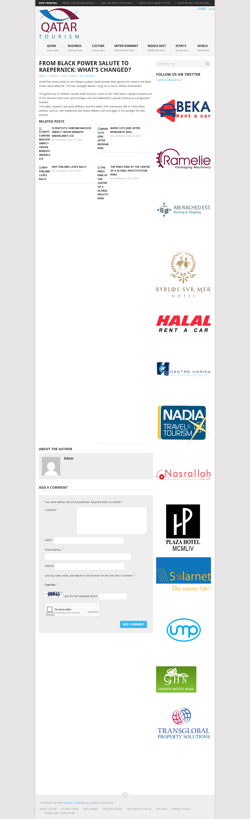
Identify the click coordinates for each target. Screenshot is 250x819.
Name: (49, 540)
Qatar (52, 48)
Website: (49, 565)
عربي (211, 8)
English (202, 8)
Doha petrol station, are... (194, 3)
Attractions (70, 808)
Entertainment (126, 48)
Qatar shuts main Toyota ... (156, 3)
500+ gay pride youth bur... (117, 3)
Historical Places (139, 808)
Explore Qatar (112, 808)
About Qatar (48, 808)
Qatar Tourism (74, 802)
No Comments (87, 75)
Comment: (51, 510)
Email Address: (54, 549)
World (203, 48)
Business (75, 48)
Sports (182, 48)
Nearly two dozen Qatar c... (79, 3)
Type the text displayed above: (80, 596)
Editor (42, 75)
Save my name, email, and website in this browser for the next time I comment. (89, 575)
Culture (98, 48)
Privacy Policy (181, 808)
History (161, 808)
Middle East (157, 48)
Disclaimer (90, 808)
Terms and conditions (59, 813)
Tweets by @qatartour (168, 79)
